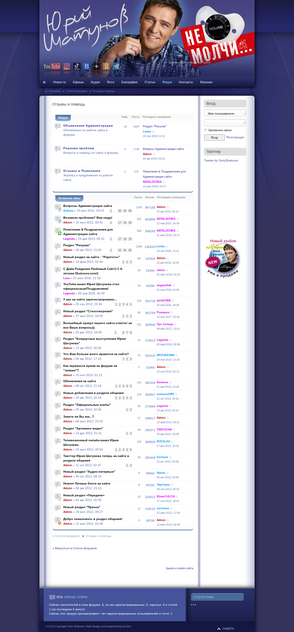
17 (119, 222)
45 (130, 250)
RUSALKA (163, 441)
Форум (167, 82)
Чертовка (163, 484)
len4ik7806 (164, 300)
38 (119, 210)
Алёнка (68, 210)
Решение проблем (78, 148)
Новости (59, 82)
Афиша (78, 82)
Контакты (186, 82)
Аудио (95, 82)
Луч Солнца (165, 324)
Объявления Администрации (88, 125)
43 (119, 250)
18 (124, 222)
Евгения (162, 457)
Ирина (161, 472)
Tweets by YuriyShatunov (221, 160)
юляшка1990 (165, 394)
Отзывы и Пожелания (81, 170)
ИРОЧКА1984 (165, 355)
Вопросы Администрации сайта (163, 149)
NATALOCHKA (152, 181)
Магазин (206, 82)
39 (124, 210)
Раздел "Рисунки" (154, 126)
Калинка (162, 382)
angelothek (164, 285)
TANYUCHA (164, 429)
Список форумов (76, 91)
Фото (110, 82)
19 (130, 222)
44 (124, 250)
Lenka (147, 131)
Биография (129, 82)
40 (130, 210)
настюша (163, 508)
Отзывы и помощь (104, 91)
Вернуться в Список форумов (76, 548)
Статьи (150, 82)
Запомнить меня (220, 130)
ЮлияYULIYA (166, 496)
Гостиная (55, 91)
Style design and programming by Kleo (108, 626)
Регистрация (235, 137)
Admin (147, 154)
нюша (161, 270)
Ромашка (163, 312)
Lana (66, 278)
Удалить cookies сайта (179, 568)
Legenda (69, 238)
